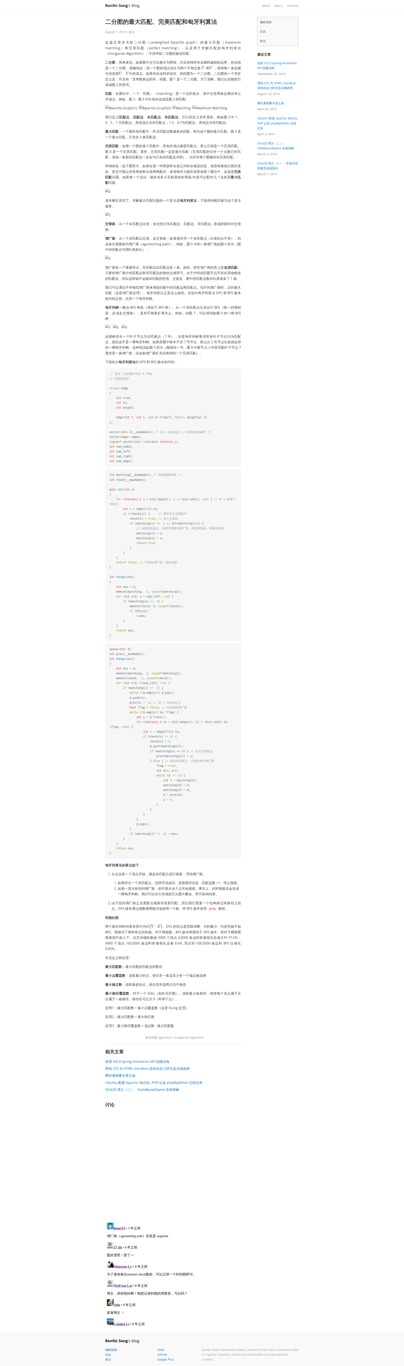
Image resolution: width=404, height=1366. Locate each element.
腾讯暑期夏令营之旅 (120, 1075)
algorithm (165, 1037)
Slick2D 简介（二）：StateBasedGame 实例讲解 (142, 1089)
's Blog (122, 5)
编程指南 (266, 22)
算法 (131, 32)
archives (293, 6)
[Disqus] (173, 1164)
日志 (263, 31)
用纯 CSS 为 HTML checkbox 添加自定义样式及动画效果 (147, 1068)
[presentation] (203, 68)
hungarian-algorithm (189, 1037)
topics (278, 6)
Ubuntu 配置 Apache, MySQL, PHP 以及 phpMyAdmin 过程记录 (153, 1082)
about (266, 6)
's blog (122, 1340)
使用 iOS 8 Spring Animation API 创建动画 (137, 1061)
